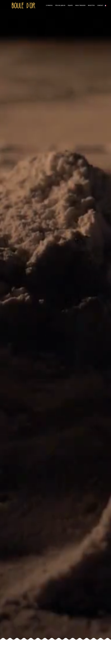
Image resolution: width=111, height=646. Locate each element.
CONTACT (100, 5)
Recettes (91, 5)
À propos (49, 5)
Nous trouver (80, 5)
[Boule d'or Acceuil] (23, 2)
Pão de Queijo (60, 5)
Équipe (70, 5)
